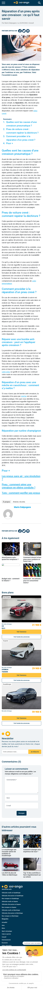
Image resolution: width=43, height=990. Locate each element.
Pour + (9, 143)
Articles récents (19, 502)
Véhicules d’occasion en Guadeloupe (12, 895)
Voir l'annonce (21, 632)
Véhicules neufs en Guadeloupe (11, 893)
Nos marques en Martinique (10, 916)
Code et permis (6, 934)
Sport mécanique (7, 931)
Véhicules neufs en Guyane (10, 901)
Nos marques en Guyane (9, 907)
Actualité (4, 922)
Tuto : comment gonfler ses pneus (21, 492)
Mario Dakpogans (22, 507)
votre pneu (6, 372)
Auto (3, 925)
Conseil (31, 23)
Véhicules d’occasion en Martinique (12, 913)
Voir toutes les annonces (22, 637)
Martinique (6, 597)
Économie (5, 943)
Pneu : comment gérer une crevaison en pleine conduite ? (18, 486)
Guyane (5, 641)
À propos (6, 502)
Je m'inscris (35, 752)
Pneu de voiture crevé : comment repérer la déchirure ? (22, 131)
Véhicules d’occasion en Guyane (11, 904)
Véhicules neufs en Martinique (11, 910)
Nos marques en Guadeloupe (10, 898)
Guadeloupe (7, 684)
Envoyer (22, 813)
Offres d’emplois (7, 945)
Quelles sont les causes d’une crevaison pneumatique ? (21, 124)
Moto (3, 928)
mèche (23, 396)
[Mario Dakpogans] (8, 514)
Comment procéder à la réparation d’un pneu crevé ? (20, 138)
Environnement (6, 940)
